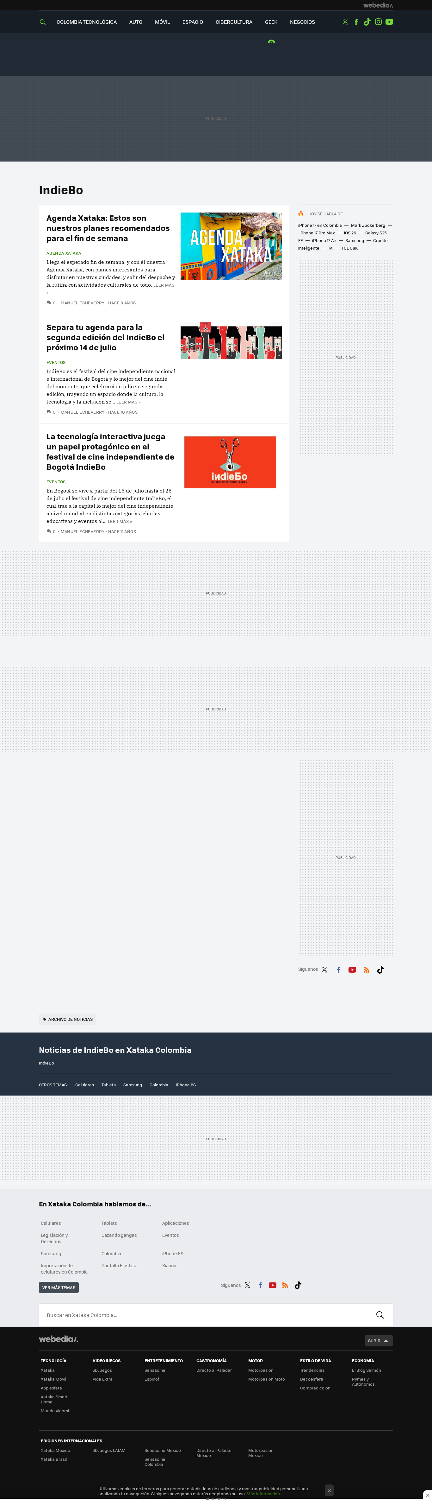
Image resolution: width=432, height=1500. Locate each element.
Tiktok (367, 22)
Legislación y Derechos (54, 1238)
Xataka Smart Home (54, 1399)
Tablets (109, 1085)
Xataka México (55, 1450)
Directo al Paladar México (214, 1452)
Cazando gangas (119, 1235)
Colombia (159, 1085)
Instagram (378, 22)
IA (330, 248)
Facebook (356, 22)
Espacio (192, 21)
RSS (366, 968)
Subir (374, 1341)
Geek (271, 21)
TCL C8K (350, 248)
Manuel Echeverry (83, 303)
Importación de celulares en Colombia (64, 1268)
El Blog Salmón (366, 1370)
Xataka (48, 1370)
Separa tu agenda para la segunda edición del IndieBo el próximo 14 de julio (105, 337)
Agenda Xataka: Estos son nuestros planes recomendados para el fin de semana (108, 228)
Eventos (56, 362)
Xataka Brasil (54, 1459)
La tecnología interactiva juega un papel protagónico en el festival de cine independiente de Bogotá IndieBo (110, 451)
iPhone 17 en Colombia (320, 225)
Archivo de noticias (70, 1019)
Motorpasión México (261, 1452)
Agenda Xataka (63, 253)
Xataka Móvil (53, 1379)
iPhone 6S (186, 1085)
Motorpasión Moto (266, 1379)
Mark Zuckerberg (368, 225)
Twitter (345, 22)
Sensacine (155, 1370)
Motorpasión (261, 1370)
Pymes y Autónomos (363, 1381)
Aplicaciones (175, 1223)
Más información (263, 1493)
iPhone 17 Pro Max (317, 233)
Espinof (152, 1379)
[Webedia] (378, 5)
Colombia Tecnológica (87, 21)
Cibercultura (234, 21)
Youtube (389, 22)
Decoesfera (311, 1379)
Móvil (162, 21)
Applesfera (51, 1388)
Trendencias (312, 1370)
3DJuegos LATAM (109, 1450)
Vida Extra (103, 1379)
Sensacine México (163, 1450)
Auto (135, 21)
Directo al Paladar (214, 1370)
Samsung (354, 240)
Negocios (302, 21)
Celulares (84, 1085)
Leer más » (128, 402)
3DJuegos (102, 1370)
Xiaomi (169, 1265)
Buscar (380, 1315)
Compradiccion (315, 1388)
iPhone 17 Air (324, 240)
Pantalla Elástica (119, 1265)
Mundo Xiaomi (55, 1411)
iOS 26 (350, 233)
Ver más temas (58, 1287)
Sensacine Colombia (155, 1461)
